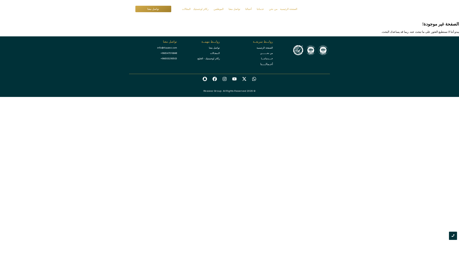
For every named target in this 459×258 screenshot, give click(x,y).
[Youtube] (234, 78)
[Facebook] (214, 78)
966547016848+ (169, 53)
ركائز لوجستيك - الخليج (208, 58)
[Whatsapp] (254, 78)
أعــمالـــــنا (266, 64)
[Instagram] (224, 78)
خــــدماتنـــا (267, 58)
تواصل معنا (214, 47)
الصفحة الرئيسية (265, 47)
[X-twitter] (244, 78)
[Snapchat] (204, 78)
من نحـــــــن (266, 53)
